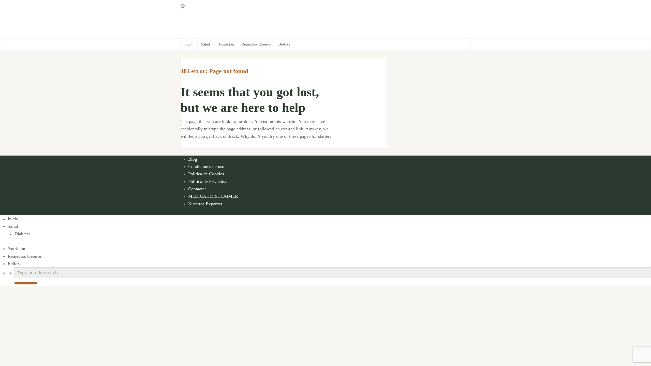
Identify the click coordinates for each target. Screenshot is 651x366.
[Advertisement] (377, 19)
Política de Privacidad (208, 181)
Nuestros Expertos (205, 203)
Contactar (197, 188)
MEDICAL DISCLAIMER (213, 196)
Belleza (284, 44)
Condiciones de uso (206, 166)
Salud (205, 44)
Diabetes (22, 233)
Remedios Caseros (256, 44)
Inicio (189, 44)
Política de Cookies (206, 173)
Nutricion (226, 44)
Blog (192, 159)
